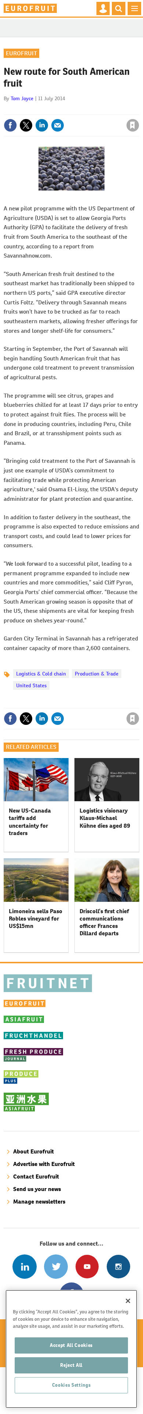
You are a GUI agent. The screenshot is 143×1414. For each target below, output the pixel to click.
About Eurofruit (33, 1151)
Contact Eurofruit (36, 1176)
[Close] (128, 1301)
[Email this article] (57, 125)
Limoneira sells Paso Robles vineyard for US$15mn (35, 918)
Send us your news (37, 1189)
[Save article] (132, 125)
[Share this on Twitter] (26, 125)
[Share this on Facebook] (10, 125)
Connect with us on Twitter (56, 1266)
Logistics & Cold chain (41, 673)
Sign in (45, 109)
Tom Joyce (22, 98)
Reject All (71, 1365)
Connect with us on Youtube (87, 1266)
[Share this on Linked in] (41, 125)
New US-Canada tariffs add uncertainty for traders (30, 822)
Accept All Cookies (71, 1345)
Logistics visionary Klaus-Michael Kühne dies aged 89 (105, 818)
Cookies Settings (71, 1385)
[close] (138, 109)
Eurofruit (21, 53)
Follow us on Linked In (24, 1266)
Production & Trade (96, 673)
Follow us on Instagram (118, 1266)
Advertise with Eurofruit (44, 1164)
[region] (71, 1349)
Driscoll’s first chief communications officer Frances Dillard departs (104, 922)
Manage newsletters (39, 1201)
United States (31, 685)
